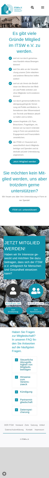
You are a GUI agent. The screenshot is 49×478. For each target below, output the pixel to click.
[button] (24, 364)
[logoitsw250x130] (12, 4)
